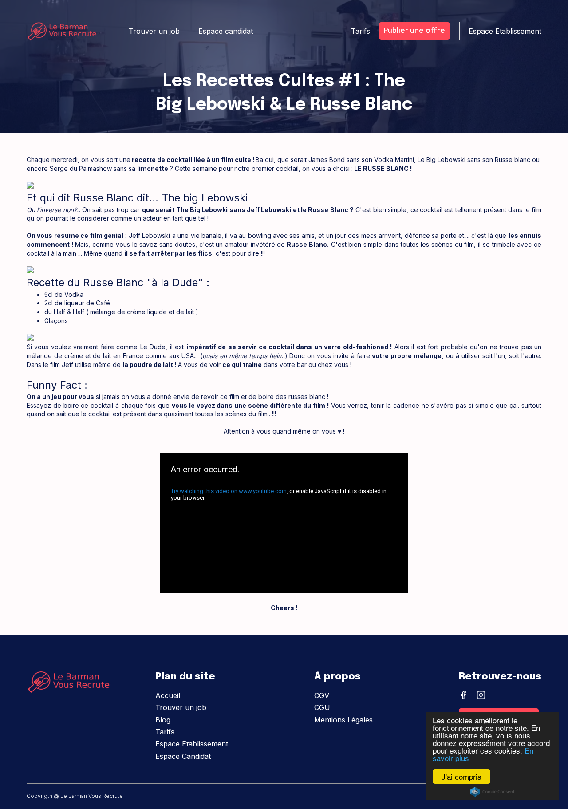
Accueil (167, 695)
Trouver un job (180, 707)
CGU (322, 707)
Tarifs (164, 731)
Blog (162, 719)
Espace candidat (225, 31)
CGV (321, 695)
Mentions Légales (343, 719)
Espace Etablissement (191, 743)
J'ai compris (461, 776)
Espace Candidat (183, 756)
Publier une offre (414, 31)
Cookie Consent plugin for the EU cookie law (492, 792)
